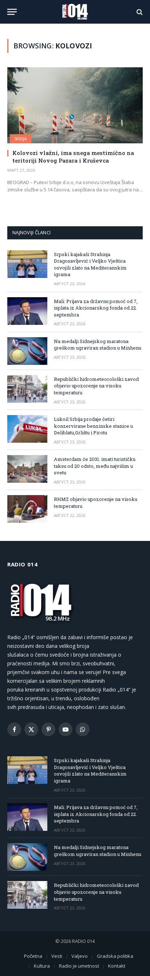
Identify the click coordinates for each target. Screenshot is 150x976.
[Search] (139, 12)
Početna (33, 956)
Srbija (20, 139)
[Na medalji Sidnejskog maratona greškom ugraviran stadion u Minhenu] (27, 351)
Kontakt (116, 966)
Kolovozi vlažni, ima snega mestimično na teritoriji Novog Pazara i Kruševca (73, 156)
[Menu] (12, 12)
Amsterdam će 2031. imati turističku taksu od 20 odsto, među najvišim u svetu (94, 466)
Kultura (42, 966)
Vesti (56, 956)
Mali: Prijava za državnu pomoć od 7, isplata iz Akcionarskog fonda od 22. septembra (96, 308)
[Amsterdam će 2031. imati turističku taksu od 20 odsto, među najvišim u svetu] (27, 469)
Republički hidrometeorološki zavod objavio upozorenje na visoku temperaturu (96, 386)
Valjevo (79, 956)
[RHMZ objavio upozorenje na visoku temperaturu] (27, 509)
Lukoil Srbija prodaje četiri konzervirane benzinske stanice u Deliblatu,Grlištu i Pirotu (93, 426)
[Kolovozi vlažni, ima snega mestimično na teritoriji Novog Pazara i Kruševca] (75, 105)
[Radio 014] (75, 12)
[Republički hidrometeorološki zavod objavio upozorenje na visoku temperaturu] (27, 389)
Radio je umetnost (79, 966)
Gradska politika (115, 956)
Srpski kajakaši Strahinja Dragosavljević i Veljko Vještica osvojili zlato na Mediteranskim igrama (90, 264)
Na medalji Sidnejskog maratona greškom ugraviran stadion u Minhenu (97, 344)
